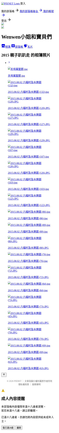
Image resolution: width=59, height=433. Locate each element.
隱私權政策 (23, 384)
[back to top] (4, 375)
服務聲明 (36, 384)
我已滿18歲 (8, 428)
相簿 (8, 46)
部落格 (19, 46)
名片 (30, 46)
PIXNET (17, 381)
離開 (19, 428)
